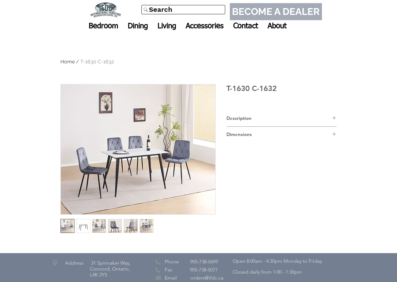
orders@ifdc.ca (206, 278)
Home (67, 62)
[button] (103, 26)
